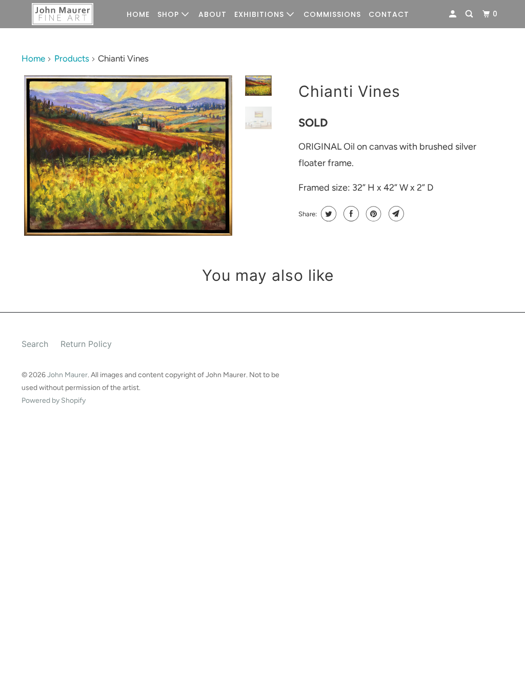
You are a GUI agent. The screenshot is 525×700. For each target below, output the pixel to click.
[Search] (470, 14)
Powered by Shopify (54, 400)
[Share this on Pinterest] (372, 213)
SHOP (169, 14)
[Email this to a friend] (395, 213)
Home (33, 58)
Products (71, 58)
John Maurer (67, 374)
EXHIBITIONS (260, 14)
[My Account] (453, 14)
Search (35, 344)
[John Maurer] (63, 14)
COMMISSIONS (332, 14)
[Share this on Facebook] (350, 213)
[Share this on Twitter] (327, 213)
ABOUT (212, 14)
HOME (138, 14)
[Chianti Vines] (128, 155)
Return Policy (86, 344)
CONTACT (389, 14)
